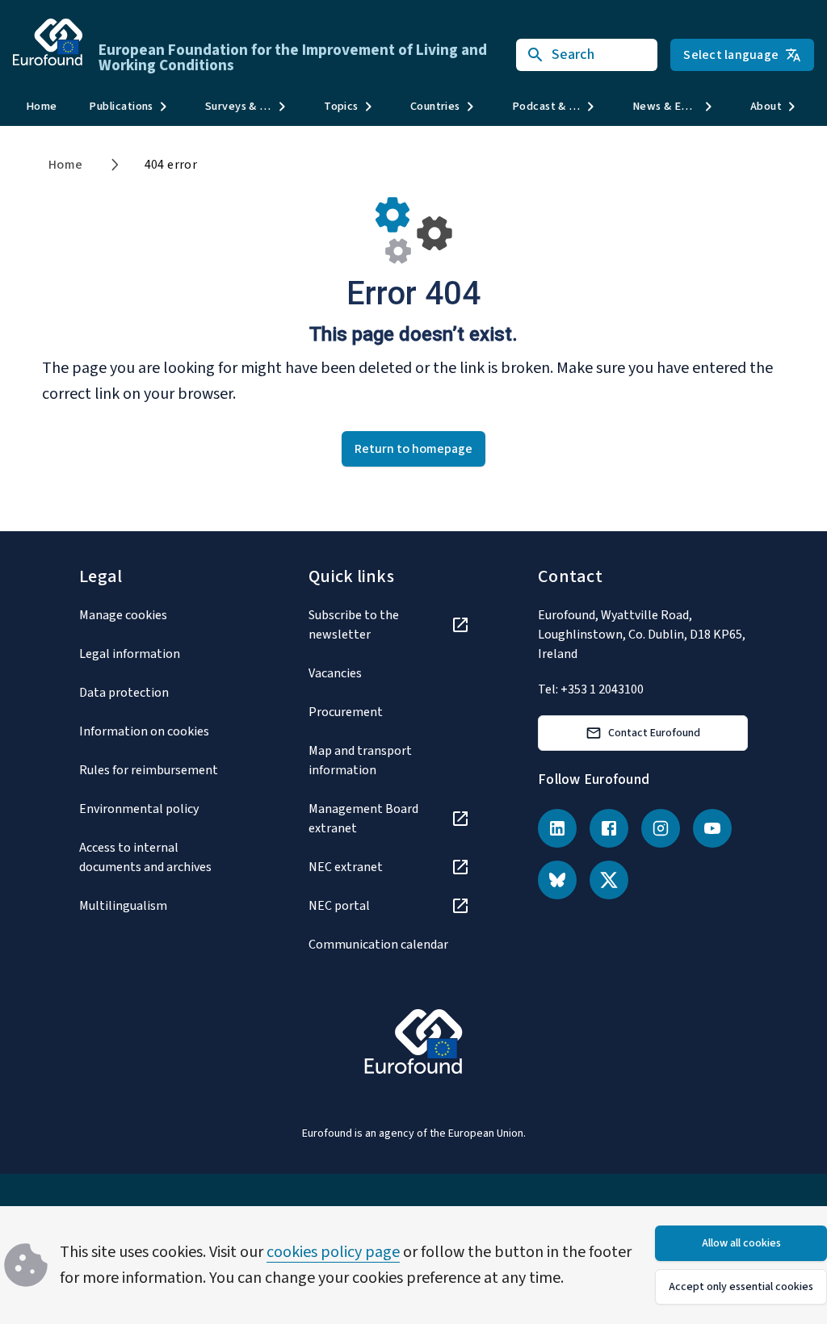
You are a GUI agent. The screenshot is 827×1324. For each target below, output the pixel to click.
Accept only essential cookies (741, 1287)
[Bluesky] (557, 880)
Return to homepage (413, 449)
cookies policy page (333, 1252)
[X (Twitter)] (609, 880)
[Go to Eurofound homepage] (47, 42)
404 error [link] (171, 165)
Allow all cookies (741, 1243)
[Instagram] (660, 828)
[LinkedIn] (557, 828)
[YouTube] (712, 828)
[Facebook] (609, 828)
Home (41, 106)
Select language (731, 55)
